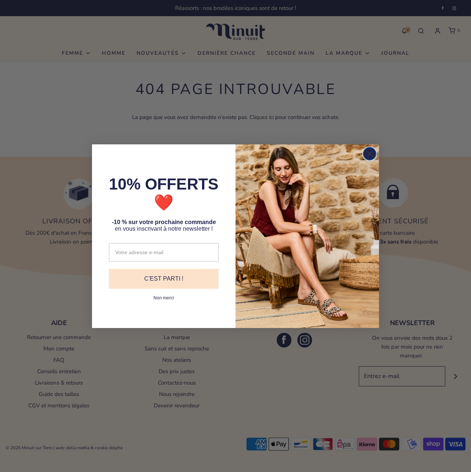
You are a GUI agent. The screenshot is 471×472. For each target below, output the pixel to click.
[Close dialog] (369, 153)
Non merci (163, 297)
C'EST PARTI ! (163, 278)
